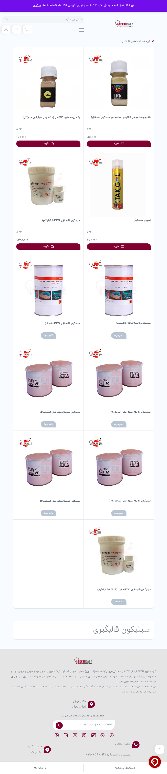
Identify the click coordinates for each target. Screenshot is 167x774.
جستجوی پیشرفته (125, 768)
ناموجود (118, 335)
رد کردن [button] (37, 5)
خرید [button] (116, 144)
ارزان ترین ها (41, 768)
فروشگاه (146, 41)
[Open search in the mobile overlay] (43, 19)
